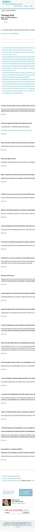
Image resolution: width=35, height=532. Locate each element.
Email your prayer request (18, 503)
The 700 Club (18, 6)
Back (2, 114)
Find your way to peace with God (11, 476)
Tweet (5, 22)
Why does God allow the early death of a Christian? (15, 77)
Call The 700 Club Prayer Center (11, 480)
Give (31, 6)
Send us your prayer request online (11, 478)
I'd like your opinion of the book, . (17, 50)
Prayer (26, 6)
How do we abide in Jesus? (9, 54)
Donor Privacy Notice (17, 525)
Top (5, 114)
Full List (26, 510)
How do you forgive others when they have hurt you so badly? (18, 75)
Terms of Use (28, 525)
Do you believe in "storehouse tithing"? (12, 93)
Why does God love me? (8, 70)
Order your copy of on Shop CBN (16, 130)
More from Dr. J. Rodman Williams (10, 33)
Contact (17, 527)
